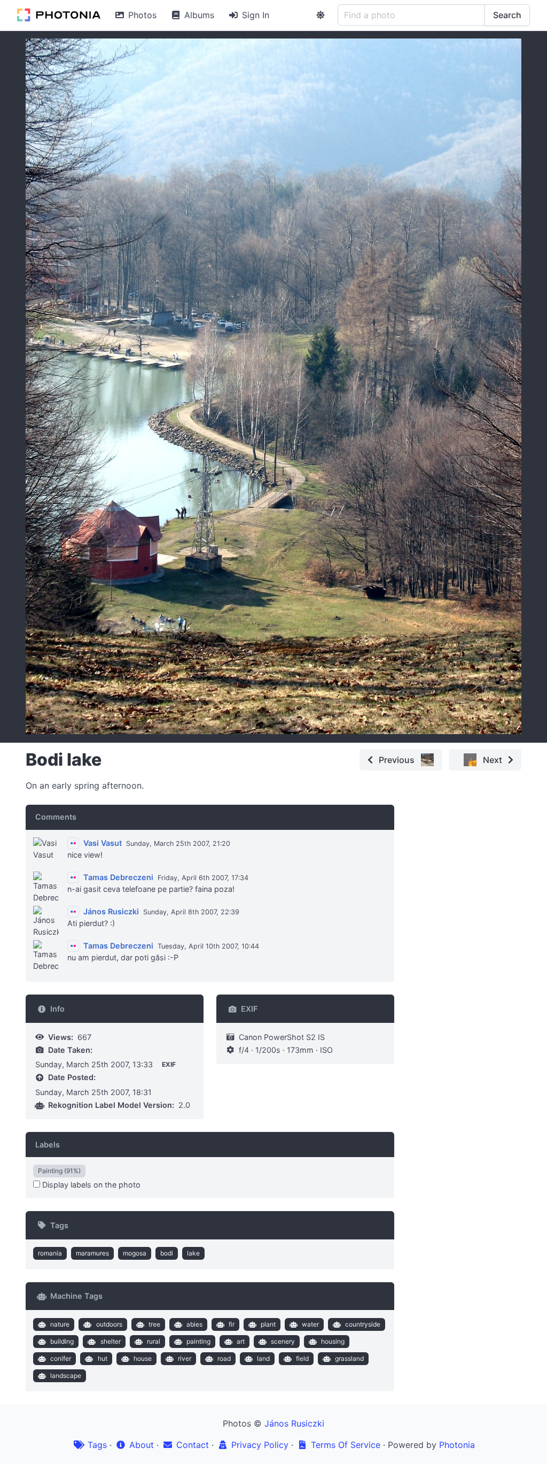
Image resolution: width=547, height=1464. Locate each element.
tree (154, 1324)
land (263, 1358)
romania (50, 1253)
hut (102, 1358)
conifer (60, 1358)
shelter (110, 1341)
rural (153, 1341)
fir (232, 1324)
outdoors (109, 1324)
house (143, 1358)
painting (198, 1341)
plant (268, 1324)
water (310, 1324)
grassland (349, 1358)
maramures (92, 1253)
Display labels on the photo (90, 1184)
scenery (283, 1341)
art (241, 1341)
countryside (362, 1324)
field (302, 1358)
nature (59, 1324)
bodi (166, 1253)
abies (194, 1324)
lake (193, 1253)
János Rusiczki (294, 1423)
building (62, 1341)
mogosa (134, 1253)
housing (333, 1341)
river (184, 1358)
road (224, 1358)
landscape (65, 1375)
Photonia (457, 1444)
